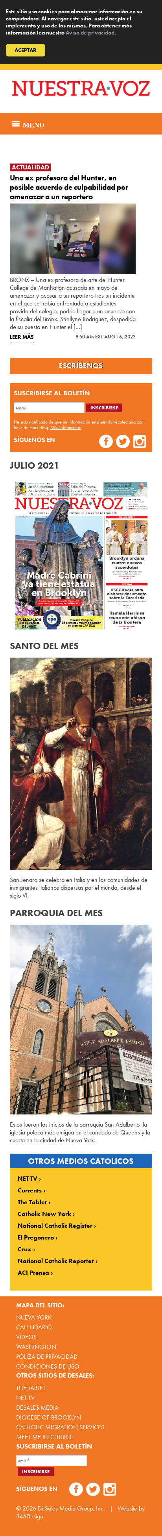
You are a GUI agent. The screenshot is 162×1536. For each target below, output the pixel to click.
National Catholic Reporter (56, 1261)
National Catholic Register (55, 1226)
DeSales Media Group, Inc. (71, 1508)
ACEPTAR (26, 50)
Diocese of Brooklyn (48, 1417)
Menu (32, 123)
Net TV (25, 1398)
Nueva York (34, 1317)
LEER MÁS (22, 336)
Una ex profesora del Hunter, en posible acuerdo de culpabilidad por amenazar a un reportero (69, 187)
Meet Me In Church (45, 1437)
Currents (30, 1190)
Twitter (122, 442)
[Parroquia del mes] (81, 1019)
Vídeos (26, 1337)
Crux (24, 1249)
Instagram (139, 442)
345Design (29, 1516)
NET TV (27, 1179)
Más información (65, 427)
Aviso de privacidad (90, 32)
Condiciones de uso (47, 1366)
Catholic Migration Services (60, 1427)
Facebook (106, 442)
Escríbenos (81, 366)
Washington (36, 1347)
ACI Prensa (33, 1273)
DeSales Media (37, 1407)
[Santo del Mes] (81, 764)
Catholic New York (44, 1214)
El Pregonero (36, 1238)
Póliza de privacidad (46, 1356)
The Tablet (32, 1202)
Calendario (34, 1327)
